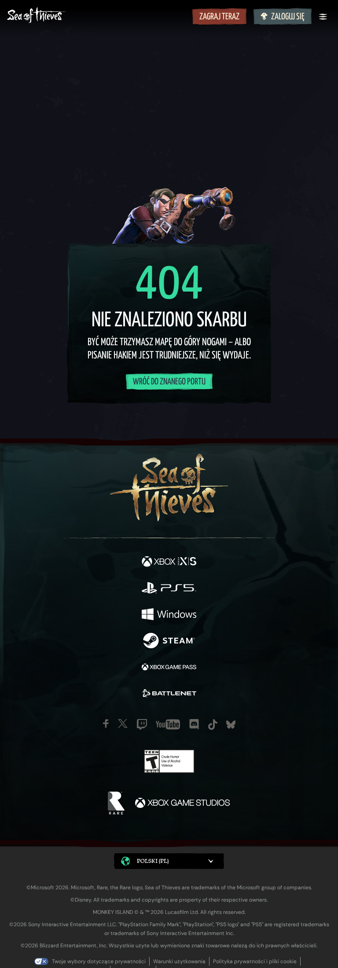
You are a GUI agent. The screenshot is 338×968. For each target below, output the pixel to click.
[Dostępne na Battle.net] (169, 694)
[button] (169, 861)
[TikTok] (212, 724)
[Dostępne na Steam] (169, 641)
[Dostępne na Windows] (169, 615)
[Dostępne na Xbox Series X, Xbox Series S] (169, 562)
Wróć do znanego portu (169, 382)
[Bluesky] (230, 724)
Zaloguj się (288, 17)
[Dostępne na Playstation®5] (169, 589)
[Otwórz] (323, 16)
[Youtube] (168, 724)
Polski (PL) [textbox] (153, 861)
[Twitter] (123, 723)
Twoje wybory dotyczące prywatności (99, 961)
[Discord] (194, 724)
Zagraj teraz (219, 17)
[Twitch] (142, 724)
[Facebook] (106, 723)
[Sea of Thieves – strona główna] (98, 16)
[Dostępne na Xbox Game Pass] (169, 668)
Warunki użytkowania (179, 961)
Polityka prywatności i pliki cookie (255, 961)
